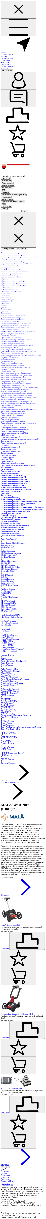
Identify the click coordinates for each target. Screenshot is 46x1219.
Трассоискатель (7, 183)
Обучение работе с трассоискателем (14, 283)
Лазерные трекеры (8, 369)
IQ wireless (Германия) (9, 623)
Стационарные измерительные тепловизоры (18, 331)
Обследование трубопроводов (12, 463)
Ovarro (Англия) (7, 665)
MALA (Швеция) (7, 637)
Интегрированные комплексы (12, 431)
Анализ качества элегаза (10, 419)
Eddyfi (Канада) (7, 575)
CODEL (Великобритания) (11, 553)
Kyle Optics (5, 631)
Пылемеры (5, 493)
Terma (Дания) (6, 723)
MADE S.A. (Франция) (9, 635)
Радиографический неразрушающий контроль (18, 351)
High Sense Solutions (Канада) (12, 617)
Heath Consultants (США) (10, 615)
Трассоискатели (7, 441)
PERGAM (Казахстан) (9, 677)
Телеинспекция (7, 453)
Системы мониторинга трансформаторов (16, 401)
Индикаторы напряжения (10, 417)
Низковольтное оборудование (12, 415)
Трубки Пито (6, 495)
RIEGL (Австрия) (7, 695)
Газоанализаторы (7, 469)
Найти (25, 211)
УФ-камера (5, 192)
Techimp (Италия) (7, 721)
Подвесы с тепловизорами (11, 533)
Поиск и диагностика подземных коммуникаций (19, 257)
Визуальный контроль (9, 347)
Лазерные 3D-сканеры (9, 357)
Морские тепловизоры (9, 329)
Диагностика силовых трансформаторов (16, 395)
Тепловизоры (6, 313)
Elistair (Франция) (7, 579)
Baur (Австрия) (6, 545)
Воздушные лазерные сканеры (12, 365)
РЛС (3, 204)
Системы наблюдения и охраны (13, 261)
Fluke (3, 595)
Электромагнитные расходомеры (13, 487)
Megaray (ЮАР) (7, 645)
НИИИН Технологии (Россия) (12, 753)
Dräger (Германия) (8, 565)
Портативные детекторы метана (13, 381)
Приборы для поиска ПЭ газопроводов (16, 383)
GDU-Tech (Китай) (8, 601)
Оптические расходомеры (11, 491)
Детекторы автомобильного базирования (16, 375)
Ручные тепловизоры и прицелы (13, 427)
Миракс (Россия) (7, 747)
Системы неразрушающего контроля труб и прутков (21, 355)
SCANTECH (6, 699)
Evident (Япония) (7, 583)
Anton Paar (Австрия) (9, 539)
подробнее (5, 948)
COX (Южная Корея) (9, 555)
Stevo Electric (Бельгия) (9, 717)
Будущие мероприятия (9, 289)
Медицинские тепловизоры (11, 317)
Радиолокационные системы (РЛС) (14, 433)
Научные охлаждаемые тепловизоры (15, 325)
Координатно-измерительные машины (15, 367)
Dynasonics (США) (8, 571)
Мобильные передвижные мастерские (15, 511)
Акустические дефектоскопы (12, 363)
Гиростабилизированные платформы (15, 429)
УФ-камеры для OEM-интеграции (14, 517)
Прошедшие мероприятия (11, 291)
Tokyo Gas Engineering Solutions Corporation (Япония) (21, 727)
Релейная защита (7, 407)
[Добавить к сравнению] (27, 941)
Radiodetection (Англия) (10, 689)
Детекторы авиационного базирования (16, 373)
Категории (5, 1167)
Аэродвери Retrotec (8, 335)
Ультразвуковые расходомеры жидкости (16, 481)
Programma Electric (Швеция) (12, 683)
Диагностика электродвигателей (13, 391)
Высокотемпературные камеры (13, 333)
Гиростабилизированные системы (13, 202)
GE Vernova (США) (8, 603)
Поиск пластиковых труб (10, 447)
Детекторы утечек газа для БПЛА (13, 377)
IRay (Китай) (6, 625)
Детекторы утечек (8, 185)
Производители (7, 58)
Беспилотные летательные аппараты (15, 271)
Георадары (5, 445)
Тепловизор (6, 178)
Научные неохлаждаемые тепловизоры (16, 323)
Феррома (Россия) (8, 763)
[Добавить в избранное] (18, 958)
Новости (4, 305)
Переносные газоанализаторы (12, 385)
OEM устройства (7, 435)
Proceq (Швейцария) (8, 681)
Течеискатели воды (8, 449)
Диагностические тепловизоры (13, 315)
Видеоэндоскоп (7, 188)
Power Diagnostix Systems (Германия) (15, 679)
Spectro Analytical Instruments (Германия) (16, 715)
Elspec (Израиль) (7, 581)
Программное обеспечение (11, 337)
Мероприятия (6, 62)
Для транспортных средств (11, 523)
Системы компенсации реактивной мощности (18, 409)
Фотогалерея (6, 309)
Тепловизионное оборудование (13, 253)
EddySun (4, 577)
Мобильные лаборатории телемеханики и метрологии (21, 509)
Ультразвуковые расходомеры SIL (13, 477)
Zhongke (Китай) (7, 743)
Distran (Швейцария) (9, 561)
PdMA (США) (6, 673)
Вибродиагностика (8, 359)
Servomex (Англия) (8, 709)
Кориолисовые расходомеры (12, 475)
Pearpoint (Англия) (8, 675)
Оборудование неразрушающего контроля (17, 259)
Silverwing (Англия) (8, 711)
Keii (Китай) (5, 629)
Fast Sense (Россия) (8, 589)
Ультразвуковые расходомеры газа (14, 479)
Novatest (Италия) (7, 655)
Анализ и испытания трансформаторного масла (19, 397)
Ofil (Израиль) (6, 659)
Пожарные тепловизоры (10, 321)
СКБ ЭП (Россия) (7, 759)
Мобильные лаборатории (10, 265)
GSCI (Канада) (6, 607)
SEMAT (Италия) (7, 703)
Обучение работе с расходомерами (14, 285)
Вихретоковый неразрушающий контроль (17, 345)
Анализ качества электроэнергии (13, 413)
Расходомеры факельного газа (12, 485)
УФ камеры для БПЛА (9, 521)
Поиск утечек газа (8, 267)
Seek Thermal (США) (9, 701)
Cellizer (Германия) (8, 551)
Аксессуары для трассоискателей (13, 443)
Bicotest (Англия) (7, 547)
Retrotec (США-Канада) (10, 691)
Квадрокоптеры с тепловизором (13, 529)
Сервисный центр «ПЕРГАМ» (12, 277)
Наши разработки (7, 299)
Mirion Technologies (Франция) (12, 649)
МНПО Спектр (7, 749)
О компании (5, 60)
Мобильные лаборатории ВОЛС (13, 505)
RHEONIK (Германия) (9, 693)
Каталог (4, 56)
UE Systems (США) (8, 733)
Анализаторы (6, 197)
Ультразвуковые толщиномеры (12, 343)
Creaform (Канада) (8, 557)
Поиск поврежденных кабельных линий (16, 393)
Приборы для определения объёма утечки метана (19, 387)
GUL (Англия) (6, 611)
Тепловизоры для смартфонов (12, 319)
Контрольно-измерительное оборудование (17, 263)
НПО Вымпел (6, 755)
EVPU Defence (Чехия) (9, 585)
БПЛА (4, 190)
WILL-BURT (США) (9, 737)
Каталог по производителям (11, 273)
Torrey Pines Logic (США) (10, 729)
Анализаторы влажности (10, 471)
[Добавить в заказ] (18, 976)
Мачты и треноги (7, 199)
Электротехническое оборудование (14, 195)
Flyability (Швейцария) (9, 597)
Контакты (4, 68)
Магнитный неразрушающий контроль (16, 349)
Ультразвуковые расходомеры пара (14, 483)
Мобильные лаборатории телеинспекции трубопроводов (22, 507)
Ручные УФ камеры (8, 515)
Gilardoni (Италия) (8, 605)
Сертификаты (6, 297)
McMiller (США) (7, 641)
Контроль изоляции (8, 455)
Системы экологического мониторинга (16, 489)
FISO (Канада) (6, 591)
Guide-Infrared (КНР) (9, 609)
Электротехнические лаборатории (14, 499)
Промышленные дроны (10, 531)
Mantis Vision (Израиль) (10, 639)
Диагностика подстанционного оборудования (18, 403)
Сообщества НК (7, 301)
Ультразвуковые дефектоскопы (12, 341)
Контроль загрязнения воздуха (12, 535)
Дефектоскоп (6, 181)
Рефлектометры (7, 461)
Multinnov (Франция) (9, 651)
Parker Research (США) (9, 669)
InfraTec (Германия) (8, 621)
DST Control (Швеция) (9, 569)
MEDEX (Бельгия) (8, 643)
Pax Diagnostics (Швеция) (10, 671)
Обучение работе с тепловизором (13, 281)
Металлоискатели (7, 457)
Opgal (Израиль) (7, 663)
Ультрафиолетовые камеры (11, 269)
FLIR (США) (6, 593)
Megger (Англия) (7, 647)
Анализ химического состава (12, 353)
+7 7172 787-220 (7, 54)
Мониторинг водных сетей (11, 451)
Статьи (3, 307)
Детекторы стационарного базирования (16, 379)
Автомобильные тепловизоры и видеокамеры (18, 423)
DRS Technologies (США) (10, 567)
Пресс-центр (5, 64)
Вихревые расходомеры (10, 473)
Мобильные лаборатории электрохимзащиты (18, 503)
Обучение (4, 279)
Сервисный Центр (8, 66)
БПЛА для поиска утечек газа (12, 527)
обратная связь (7, 70)
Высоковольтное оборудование (13, 399)
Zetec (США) (6, 741)
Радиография (6, 206)
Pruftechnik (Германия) (9, 685)
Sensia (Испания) (7, 705)
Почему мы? (5, 295)
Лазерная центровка (8, 361)
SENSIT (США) (7, 707)
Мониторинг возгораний (10, 437)
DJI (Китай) (5, 563)
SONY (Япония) (7, 713)
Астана (3, 52)
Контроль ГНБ (6, 459)
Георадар (5, 209)
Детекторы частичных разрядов (13, 411)
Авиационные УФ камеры (11, 519)
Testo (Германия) (7, 725)
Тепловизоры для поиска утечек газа (15, 327)
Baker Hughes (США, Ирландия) (13, 543)
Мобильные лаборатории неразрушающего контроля (21, 501)
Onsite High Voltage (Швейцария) (13, 661)
